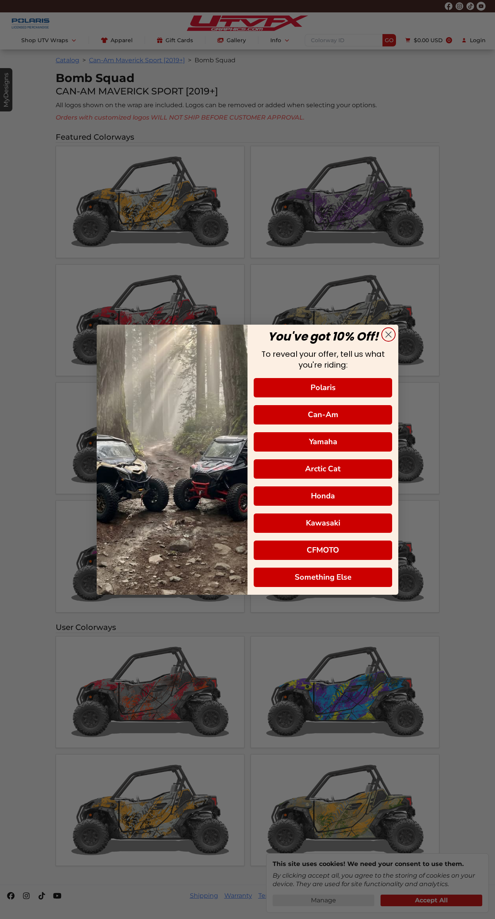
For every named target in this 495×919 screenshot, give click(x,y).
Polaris (323, 387)
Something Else (323, 577)
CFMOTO (323, 550)
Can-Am (323, 414)
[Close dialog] (388, 334)
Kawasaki (323, 523)
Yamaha (323, 441)
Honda (323, 496)
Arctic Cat (323, 469)
